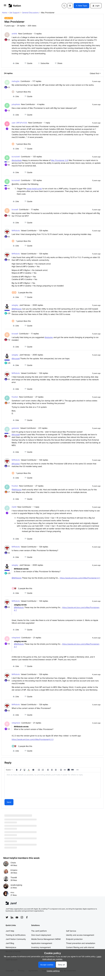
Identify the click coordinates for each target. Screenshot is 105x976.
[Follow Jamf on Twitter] (7, 917)
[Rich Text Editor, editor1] (52, 785)
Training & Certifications (15, 935)
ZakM (14, 507)
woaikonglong (16, 885)
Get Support (14, 12)
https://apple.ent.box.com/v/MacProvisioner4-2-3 (32, 739)
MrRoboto (16, 230)
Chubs (13, 862)
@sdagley (49, 337)
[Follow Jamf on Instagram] (22, 917)
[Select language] (70, 5)
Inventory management (41, 947)
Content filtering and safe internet (80, 947)
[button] (5, 6)
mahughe (15, 81)
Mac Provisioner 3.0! (59, 160)
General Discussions (30, 12)
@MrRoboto (17, 309)
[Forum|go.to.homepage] (15, 5)
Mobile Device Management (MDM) (46, 939)
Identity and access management (80, 935)
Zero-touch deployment (41, 935)
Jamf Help (10, 931)
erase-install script (34, 188)
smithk (14, 33)
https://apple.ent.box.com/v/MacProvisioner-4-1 (80, 578)
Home (4, 12)
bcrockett (16, 156)
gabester (15, 428)
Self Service (71, 931)
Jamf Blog (10, 943)
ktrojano (13, 870)
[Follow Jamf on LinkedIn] (12, 917)
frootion (15, 397)
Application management (41, 943)
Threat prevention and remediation (80, 943)
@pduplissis (17, 160)
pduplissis (16, 104)
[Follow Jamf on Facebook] (27, 917)
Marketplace (11, 947)
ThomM (13, 877)
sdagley (15, 305)
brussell (15, 209)
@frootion (16, 464)
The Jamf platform (39, 931)
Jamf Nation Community (16, 939)
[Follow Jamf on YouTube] (17, 917)
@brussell (16, 358)
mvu (12, 892)
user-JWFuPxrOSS (19, 123)
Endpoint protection (74, 939)
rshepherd (16, 637)
